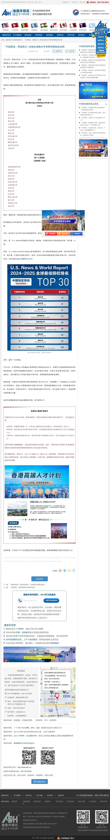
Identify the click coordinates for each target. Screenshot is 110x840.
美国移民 (39, 720)
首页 (2, 40)
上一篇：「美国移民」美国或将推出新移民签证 (19, 587)
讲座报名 (101, 47)
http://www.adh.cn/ (24, 767)
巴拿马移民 (70, 801)
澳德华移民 (7, 720)
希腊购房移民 (27, 720)
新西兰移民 (103, 801)
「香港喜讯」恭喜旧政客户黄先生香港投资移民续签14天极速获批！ (92, 66)
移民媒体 (28, 35)
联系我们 (81, 35)
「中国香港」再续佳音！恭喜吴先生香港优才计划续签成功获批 (92, 71)
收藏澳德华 (65, 2)
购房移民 (53, 720)
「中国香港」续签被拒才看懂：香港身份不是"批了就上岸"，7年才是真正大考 (92, 124)
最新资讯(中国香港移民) (14, 40)
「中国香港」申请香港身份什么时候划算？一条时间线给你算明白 (92, 108)
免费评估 (101, 40)
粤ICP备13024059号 (30, 820)
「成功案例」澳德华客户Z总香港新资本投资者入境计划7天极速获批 (92, 61)
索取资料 (101, 44)
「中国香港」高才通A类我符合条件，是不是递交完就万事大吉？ (92, 114)
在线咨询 (101, 37)
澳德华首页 (6, 35)
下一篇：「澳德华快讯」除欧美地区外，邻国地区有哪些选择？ (24, 584)
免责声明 (61, 795)
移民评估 (29, 795)
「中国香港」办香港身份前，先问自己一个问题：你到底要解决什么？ (92, 129)
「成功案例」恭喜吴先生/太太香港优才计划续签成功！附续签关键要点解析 (92, 76)
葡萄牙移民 (37, 801)
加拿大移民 (81, 801)
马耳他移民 (92, 801)
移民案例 (49, 35)
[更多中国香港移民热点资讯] (106, 103)
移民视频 (38, 35)
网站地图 (82, 2)
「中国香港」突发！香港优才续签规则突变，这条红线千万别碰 (92, 134)
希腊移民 (17, 720)
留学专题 (71, 35)
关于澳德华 (17, 35)
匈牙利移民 (59, 801)
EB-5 (46, 720)
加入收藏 (39, 795)
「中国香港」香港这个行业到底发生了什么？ (92, 119)
